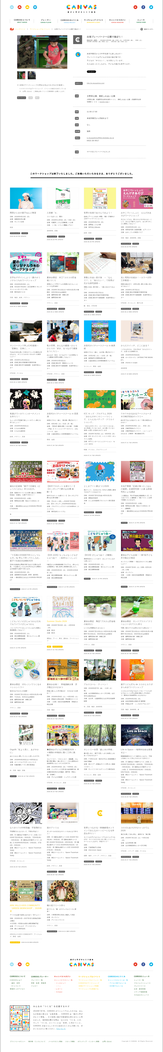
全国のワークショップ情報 (89, 986)
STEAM (94, 306)
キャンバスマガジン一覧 (63, 980)
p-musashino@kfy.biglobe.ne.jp (100, 138)
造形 (11, 227)
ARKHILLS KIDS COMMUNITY (21, 934)
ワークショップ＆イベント (40, 29)
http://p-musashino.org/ (95, 83)
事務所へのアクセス (17, 989)
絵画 (85, 233)
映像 (85, 449)
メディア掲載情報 (140, 992)
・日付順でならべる (115, 986)
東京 (37, 97)
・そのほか (58, 992)
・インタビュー (60, 983)
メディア (96, 856)
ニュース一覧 (139, 980)
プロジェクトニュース (142, 983)
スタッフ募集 (70, 1041)
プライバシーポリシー (17, 1041)
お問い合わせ (107, 1041)
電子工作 (140, 303)
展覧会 (49, 638)
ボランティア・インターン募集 (88, 1041)
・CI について (15, 986)
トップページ (20, 29)
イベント (24, 233)
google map (104, 102)
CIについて (61, 1029)
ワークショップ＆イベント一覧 (90, 980)
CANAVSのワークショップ (89, 983)
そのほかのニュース (141, 995)
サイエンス (132, 303)
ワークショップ (15, 233)
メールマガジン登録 (55, 1041)
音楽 (109, 856)
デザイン (27, 297)
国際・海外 (88, 856)
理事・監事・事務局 (38, 983)
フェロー (34, 986)
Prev (20, 52)
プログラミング (101, 449)
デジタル (20, 373)
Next (64, 52)
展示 (49, 646)
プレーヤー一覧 (37, 980)
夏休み (66, 638)
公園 (30, 97)
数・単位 (87, 306)
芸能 (56, 231)
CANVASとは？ (16, 980)
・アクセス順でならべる (117, 983)
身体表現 (50, 231)
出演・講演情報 (140, 989)
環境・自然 (97, 366)
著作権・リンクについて (36, 1041)
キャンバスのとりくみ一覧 (118, 980)
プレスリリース (140, 986)
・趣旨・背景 (15, 983)
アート (55, 638)
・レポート (58, 989)
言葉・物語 (125, 238)
